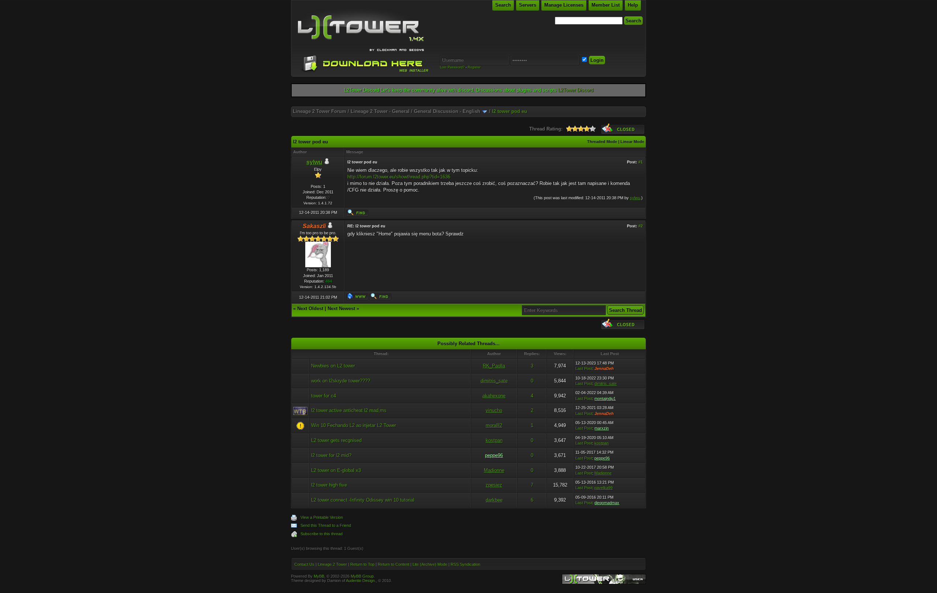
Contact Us (304, 564)
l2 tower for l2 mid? (331, 455)
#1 (640, 162)
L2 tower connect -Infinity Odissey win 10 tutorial (362, 500)
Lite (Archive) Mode (429, 564)
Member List (605, 5)
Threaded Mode (602, 141)
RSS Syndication (465, 564)
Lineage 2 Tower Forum (319, 111)
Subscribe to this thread (321, 534)
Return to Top (362, 564)
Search (503, 5)
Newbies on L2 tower (333, 366)
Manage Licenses (563, 5)
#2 (640, 226)
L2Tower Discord (575, 90)
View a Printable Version (321, 517)
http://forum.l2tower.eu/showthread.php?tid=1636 (398, 177)
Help (633, 5)
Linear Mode (632, 141)
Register (474, 67)
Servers (527, 5)
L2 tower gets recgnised (336, 440)
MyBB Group (362, 576)
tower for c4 (323, 396)
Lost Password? (452, 67)
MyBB (319, 576)
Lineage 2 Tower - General (380, 111)
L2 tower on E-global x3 (336, 470)
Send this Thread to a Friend (325, 525)
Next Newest (341, 308)
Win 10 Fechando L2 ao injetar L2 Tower (353, 425)
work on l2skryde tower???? (340, 381)
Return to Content (393, 564)
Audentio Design (360, 580)
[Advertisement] (468, 103)
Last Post (583, 368)
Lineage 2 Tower (332, 564)
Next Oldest (310, 308)
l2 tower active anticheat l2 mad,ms (349, 410)
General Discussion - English (447, 111)
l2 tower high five (329, 485)
